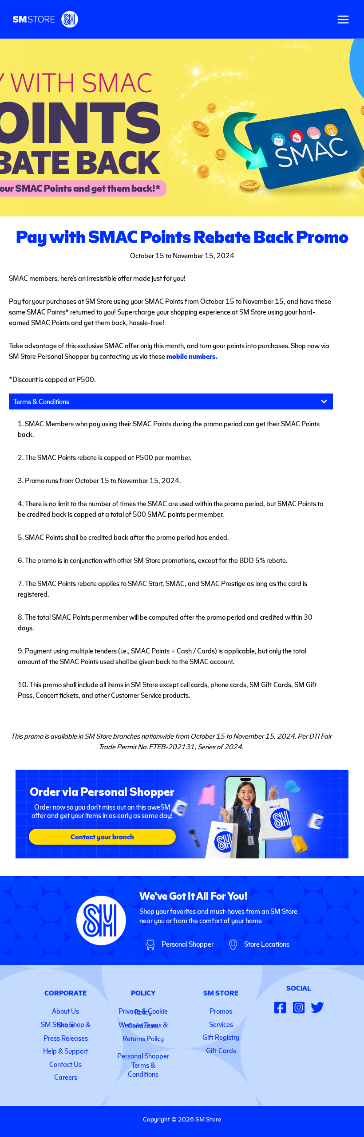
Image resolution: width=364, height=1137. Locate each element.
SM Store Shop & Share (66, 1024)
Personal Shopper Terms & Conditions (143, 1064)
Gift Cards (221, 1050)
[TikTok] (317, 1007)
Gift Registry (220, 1037)
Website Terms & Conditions (143, 1025)
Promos (221, 1011)
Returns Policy (143, 1038)
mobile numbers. (192, 356)
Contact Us (65, 1064)
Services (221, 1024)
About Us (65, 1011)
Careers (65, 1077)
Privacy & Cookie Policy (143, 1011)
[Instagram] (298, 1007)
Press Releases (66, 1038)
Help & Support (65, 1051)
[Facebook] (280, 1007)
